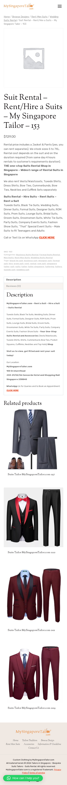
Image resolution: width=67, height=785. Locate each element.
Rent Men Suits (22, 258)
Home (15, 740)
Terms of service (37, 773)
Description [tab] (13, 279)
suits (17, 266)
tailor (24, 266)
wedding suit (22, 270)
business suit (30, 261)
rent (26, 263)
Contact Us (33, 748)
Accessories (29, 744)
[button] (23, 778)
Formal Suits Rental (49, 255)
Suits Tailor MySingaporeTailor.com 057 (31, 474)
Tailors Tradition (29, 740)
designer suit (45, 261)
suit (12, 266)
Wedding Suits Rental (42, 258)
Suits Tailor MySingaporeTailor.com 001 (31, 630)
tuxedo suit (9, 270)
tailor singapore (36, 266)
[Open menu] (59, 6)
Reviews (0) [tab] (13, 286)
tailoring (49, 266)
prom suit (19, 263)
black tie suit (16, 261)
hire (11, 263)
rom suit (41, 263)
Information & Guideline (49, 744)
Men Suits (9, 258)
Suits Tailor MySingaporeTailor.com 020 (31, 552)
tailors (58, 266)
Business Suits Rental (27, 255)
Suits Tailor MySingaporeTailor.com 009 (31, 708)
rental (33, 263)
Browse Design (47, 740)
